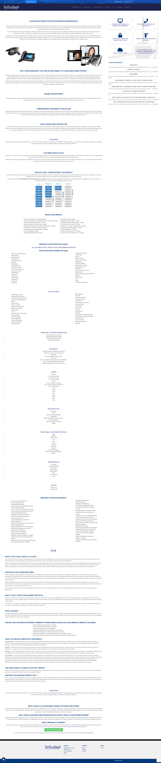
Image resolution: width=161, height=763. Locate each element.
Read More (155, 67)
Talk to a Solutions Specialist (53, 729)
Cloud (106, 7)
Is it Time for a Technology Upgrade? (133, 91)
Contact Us (127, 7)
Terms (102, 747)
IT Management (75, 7)
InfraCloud (133, 65)
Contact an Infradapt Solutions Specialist (16, 141)
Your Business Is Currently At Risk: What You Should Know (134, 80)
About (83, 747)
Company (118, 7)
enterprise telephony (81, 726)
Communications (97, 7)
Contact (84, 751)
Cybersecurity (86, 7)
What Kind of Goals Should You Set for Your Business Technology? (133, 97)
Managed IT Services (133, 69)
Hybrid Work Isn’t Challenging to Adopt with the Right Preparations (134, 86)
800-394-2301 (118, 760)
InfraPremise (134, 74)
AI (112, 7)
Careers (84, 749)
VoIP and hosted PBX (68, 726)
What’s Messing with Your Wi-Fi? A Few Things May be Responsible (133, 102)
